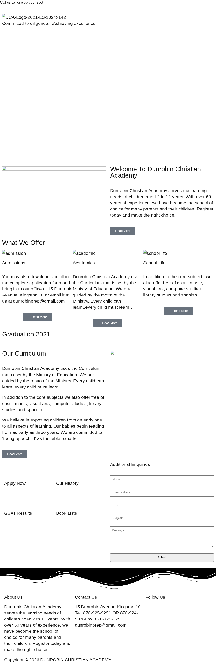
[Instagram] (196, 5)
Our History (67, 483)
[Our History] (61, 469)
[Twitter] (161, 5)
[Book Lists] (61, 499)
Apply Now (15, 483)
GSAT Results (18, 513)
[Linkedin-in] (184, 5)
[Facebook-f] (149, 5)
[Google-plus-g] (172, 5)
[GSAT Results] (9, 499)
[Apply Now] (9, 469)
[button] (108, 34)
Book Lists (66, 513)
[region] (108, 102)
